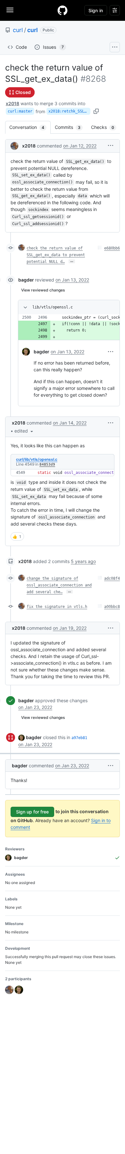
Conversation (30, 127)
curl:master (20, 111)
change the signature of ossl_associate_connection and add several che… (59, 585)
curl (18, 30)
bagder (26, 279)
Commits (71, 127)
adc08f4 (112, 578)
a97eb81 (79, 738)
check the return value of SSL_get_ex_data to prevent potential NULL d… (56, 255)
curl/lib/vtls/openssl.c (36, 459)
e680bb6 (112, 248)
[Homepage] (62, 10)
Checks (106, 127)
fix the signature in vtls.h (57, 606)
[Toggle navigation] (10, 10)
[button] (110, 145)
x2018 (12, 103)
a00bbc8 (112, 606)
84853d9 (47, 464)
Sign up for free (32, 811)
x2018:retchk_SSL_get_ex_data (69, 111)
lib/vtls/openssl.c (52, 307)
